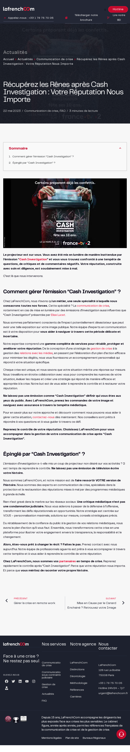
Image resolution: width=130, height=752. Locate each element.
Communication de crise (55, 59)
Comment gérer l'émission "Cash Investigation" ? (43, 156)
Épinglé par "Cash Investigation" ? (34, 163)
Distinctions (77, 669)
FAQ (63, 110)
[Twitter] (13, 681)
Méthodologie (78, 683)
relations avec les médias (36, 353)
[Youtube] (27, 681)
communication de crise (93, 305)
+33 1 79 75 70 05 (110, 683)
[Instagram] (33, 681)
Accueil (8, 59)
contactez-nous (43, 417)
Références (77, 690)
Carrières (75, 696)
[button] (105, 10)
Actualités (25, 59)
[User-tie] (6, 688)
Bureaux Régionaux (94, 738)
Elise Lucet (58, 315)
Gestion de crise (48, 685)
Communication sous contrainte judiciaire (51, 675)
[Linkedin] (20, 681)
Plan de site (72, 738)
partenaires (67, 561)
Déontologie (77, 676)
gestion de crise (101, 348)
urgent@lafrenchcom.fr (113, 693)
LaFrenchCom (79, 662)
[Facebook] (6, 681)
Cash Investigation (33, 259)
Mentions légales (52, 738)
